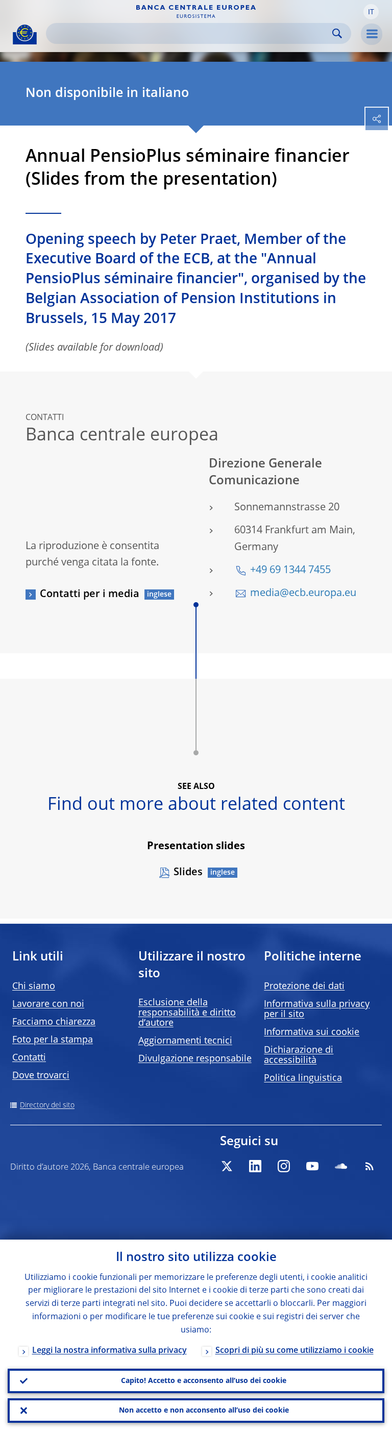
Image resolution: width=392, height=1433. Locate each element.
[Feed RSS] (369, 1166)
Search (337, 33)
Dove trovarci (40, 1075)
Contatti (29, 1058)
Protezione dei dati (304, 986)
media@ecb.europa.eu (303, 593)
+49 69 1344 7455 (290, 570)
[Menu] (371, 34)
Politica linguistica (303, 1078)
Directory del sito (47, 1105)
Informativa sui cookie (311, 1032)
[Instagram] (284, 1166)
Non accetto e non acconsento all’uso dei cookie (204, 1410)
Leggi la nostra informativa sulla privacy (109, 1351)
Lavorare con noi (48, 1004)
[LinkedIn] (255, 1166)
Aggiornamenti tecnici (185, 1041)
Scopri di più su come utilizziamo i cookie (294, 1351)
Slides (188, 873)
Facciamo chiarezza (53, 1022)
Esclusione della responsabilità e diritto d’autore (187, 1013)
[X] (226, 1166)
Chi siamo (33, 986)
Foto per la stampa (52, 1040)
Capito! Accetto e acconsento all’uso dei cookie (203, 1381)
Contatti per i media (89, 594)
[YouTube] (312, 1166)
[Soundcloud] (341, 1166)
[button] (371, 11)
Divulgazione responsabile (195, 1059)
